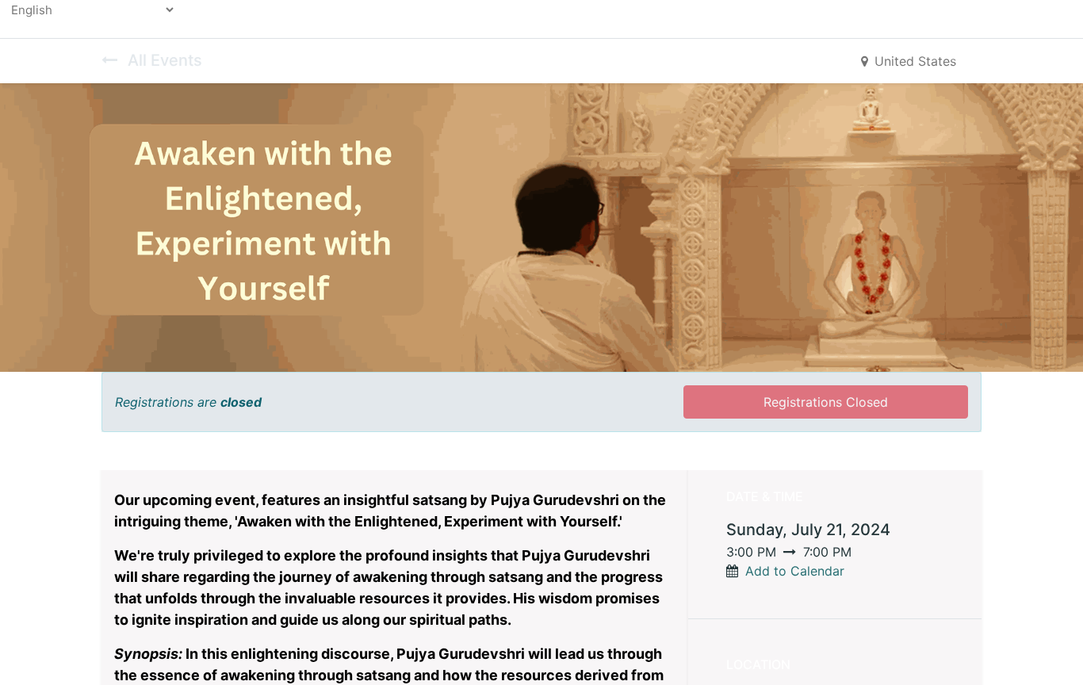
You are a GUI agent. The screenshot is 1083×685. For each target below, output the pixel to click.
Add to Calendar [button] (794, 571)
